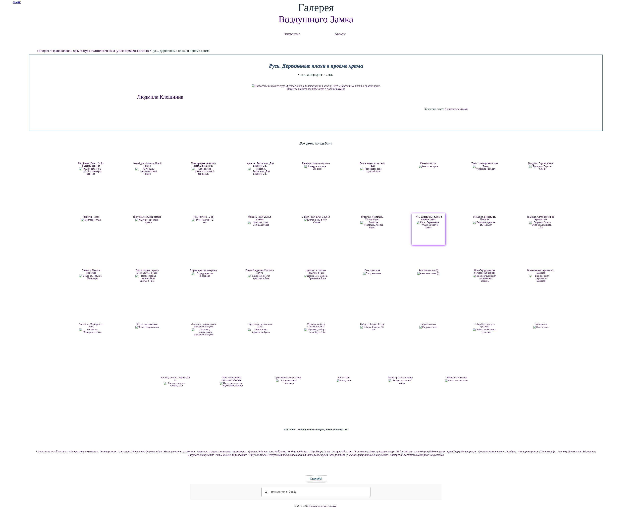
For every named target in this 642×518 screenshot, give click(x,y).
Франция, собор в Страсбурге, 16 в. (316, 325)
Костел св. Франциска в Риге (91, 325)
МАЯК (17, 2)
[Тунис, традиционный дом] (484, 167)
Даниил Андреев (257, 451)
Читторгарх (468, 451)
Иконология (574, 451)
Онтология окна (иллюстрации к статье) (121, 51)
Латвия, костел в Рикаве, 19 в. (175, 378)
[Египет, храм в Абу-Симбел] (316, 221)
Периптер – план (90, 217)
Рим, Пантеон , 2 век (203, 217)
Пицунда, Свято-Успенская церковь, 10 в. (540, 218)
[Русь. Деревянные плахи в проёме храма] (428, 225)
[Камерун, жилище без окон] (316, 167)
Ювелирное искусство (429, 454)
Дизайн (351, 454)
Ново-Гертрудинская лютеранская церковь (485, 271)
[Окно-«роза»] (540, 327)
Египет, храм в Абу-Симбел (316, 217)
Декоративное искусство (372, 454)
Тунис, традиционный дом (484, 163)
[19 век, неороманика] (147, 327)
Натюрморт (108, 451)
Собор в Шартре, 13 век (372, 324)
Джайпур (453, 451)
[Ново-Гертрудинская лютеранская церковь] (484, 278)
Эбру (252, 454)
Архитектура (452, 109)
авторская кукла (317, 454)
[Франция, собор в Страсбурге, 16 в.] (316, 330)
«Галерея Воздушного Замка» (323, 506)
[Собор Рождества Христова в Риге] (259, 277)
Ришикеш (361, 451)
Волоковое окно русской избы (372, 164)
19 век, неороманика (147, 324)
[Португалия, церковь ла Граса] (259, 330)
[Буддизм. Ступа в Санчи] (540, 167)
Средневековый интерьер (288, 377)
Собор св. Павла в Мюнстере (91, 271)
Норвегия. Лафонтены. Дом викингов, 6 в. (260, 164)
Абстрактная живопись (84, 451)
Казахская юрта (428, 163)
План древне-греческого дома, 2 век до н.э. (203, 164)
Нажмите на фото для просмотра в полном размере (316, 88)
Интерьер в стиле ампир (400, 377)
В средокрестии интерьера (203, 270)
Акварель (202, 451)
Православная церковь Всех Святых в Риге (147, 271)
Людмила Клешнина (160, 97)
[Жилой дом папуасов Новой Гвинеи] (147, 171)
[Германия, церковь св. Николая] (484, 223)
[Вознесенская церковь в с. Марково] (540, 278)
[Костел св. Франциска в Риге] (91, 330)
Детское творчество (491, 451)
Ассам (562, 451)
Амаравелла (239, 451)
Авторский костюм (402, 454)
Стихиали (124, 451)
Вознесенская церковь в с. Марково (540, 271)
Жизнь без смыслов (456, 377)
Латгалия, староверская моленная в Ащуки (203, 325)
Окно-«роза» (541, 324)
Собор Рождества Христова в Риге (260, 271)
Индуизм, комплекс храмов (147, 217)
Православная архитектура (71, 51)
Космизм (261, 454)
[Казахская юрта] (428, 166)
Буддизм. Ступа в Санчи (540, 163)
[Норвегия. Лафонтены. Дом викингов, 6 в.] (259, 171)
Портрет (589, 451)
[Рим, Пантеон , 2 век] (203, 221)
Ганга (327, 451)
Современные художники (51, 451)
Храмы (464, 109)
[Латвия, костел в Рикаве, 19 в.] (175, 384)
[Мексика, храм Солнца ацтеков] (259, 223)
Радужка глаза (428, 324)
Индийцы (302, 451)
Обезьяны (347, 451)
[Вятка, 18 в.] (344, 380)
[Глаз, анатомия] (372, 273)
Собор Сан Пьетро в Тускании (484, 325)
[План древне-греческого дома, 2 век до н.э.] (203, 171)
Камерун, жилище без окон (316, 163)
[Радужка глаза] (428, 327)
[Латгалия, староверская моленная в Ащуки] (203, 332)
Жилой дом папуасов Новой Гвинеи (147, 164)
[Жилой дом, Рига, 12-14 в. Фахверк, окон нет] (91, 171)
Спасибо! (316, 478)
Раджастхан (437, 451)
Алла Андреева (277, 451)
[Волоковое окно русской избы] (372, 170)
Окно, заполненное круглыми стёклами (231, 378)
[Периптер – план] (91, 220)
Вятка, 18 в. (344, 377)
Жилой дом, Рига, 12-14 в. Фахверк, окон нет (91, 164)
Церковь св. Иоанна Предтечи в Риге (316, 271)
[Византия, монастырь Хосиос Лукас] (372, 225)
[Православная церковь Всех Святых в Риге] (147, 278)
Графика (510, 451)
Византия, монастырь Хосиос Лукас (372, 218)
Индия (292, 451)
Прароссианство (220, 451)
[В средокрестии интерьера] (203, 274)
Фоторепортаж (528, 451)
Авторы (340, 33)
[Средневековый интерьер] (287, 381)
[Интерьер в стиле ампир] (400, 381)
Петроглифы (548, 451)
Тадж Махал (404, 451)
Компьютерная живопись (179, 451)
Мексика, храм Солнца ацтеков (259, 218)
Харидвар (316, 451)
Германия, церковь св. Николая (484, 218)
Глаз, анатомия (372, 270)
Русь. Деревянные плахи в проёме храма (428, 218)
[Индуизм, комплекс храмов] (147, 221)
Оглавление (292, 33)
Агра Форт (421, 451)
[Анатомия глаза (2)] (428, 273)
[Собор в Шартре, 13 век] (372, 328)
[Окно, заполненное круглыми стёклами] (231, 384)
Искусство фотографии (147, 451)
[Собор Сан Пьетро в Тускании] (484, 330)
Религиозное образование (231, 454)
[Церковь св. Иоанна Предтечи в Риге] (316, 277)
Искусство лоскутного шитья (287, 454)
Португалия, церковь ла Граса (260, 325)
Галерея (43, 51)
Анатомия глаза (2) (428, 270)
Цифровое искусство (201, 454)
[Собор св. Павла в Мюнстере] (91, 277)
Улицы (336, 451)
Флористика (337, 454)
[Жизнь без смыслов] (456, 380)
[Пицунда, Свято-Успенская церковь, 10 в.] (540, 225)
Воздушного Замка (316, 19)
